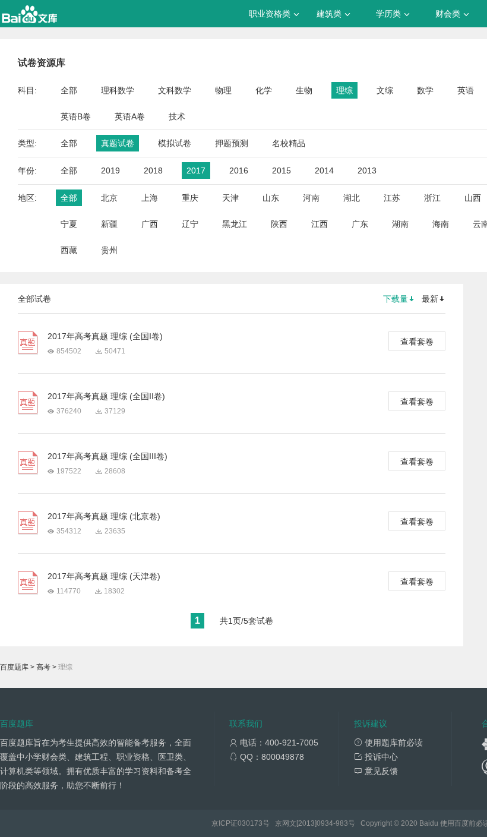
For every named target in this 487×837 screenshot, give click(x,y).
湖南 (400, 224)
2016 (238, 170)
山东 (271, 198)
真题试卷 (117, 143)
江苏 (392, 198)
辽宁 (190, 224)
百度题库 (14, 667)
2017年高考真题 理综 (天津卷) (104, 576)
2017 (195, 170)
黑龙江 (234, 224)
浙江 (432, 198)
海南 (440, 224)
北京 (109, 198)
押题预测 (231, 143)
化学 (263, 90)
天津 (230, 198)
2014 (324, 170)
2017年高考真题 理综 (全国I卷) (105, 336)
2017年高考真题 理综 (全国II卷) (106, 396)
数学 (425, 90)
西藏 (69, 250)
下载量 (395, 299)
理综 (344, 90)
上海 (149, 198)
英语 (465, 90)
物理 (223, 90)
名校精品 (288, 143)
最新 (430, 299)
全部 (69, 90)
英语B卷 (76, 116)
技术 (177, 116)
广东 (360, 224)
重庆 (190, 198)
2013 (367, 170)
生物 (304, 90)
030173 (250, 823)
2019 (110, 170)
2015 (281, 170)
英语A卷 (130, 116)
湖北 (351, 198)
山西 (472, 198)
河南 (311, 198)
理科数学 (117, 90)
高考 (43, 667)
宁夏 (69, 224)
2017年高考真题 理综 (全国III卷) (107, 456)
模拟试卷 (174, 143)
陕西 (279, 224)
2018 (153, 170)
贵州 (109, 250)
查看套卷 (417, 341)
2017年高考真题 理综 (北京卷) (104, 516)
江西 (319, 224)
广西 (149, 224)
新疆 (109, 224)
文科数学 (174, 90)
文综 (385, 90)
